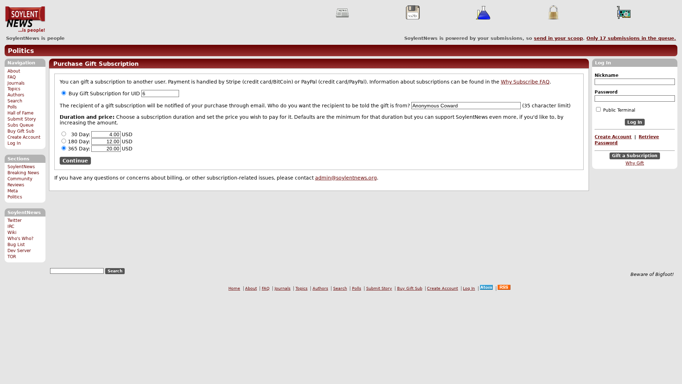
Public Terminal (618, 110)
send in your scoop (558, 38)
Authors (15, 94)
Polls (12, 107)
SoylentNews (25, 19)
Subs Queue (20, 125)
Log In (14, 143)
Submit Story (21, 119)
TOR (11, 256)
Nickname (606, 75)
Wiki (11, 232)
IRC (10, 226)
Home (234, 288)
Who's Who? (20, 238)
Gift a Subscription (634, 156)
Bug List (16, 244)
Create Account (23, 137)
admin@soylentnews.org (346, 178)
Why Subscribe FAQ (525, 82)
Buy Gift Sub (20, 131)
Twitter (14, 220)
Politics (21, 50)
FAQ (11, 77)
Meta (12, 190)
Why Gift (635, 163)
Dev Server (19, 250)
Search (14, 100)
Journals (16, 83)
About (13, 71)
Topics (13, 88)
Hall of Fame (20, 113)
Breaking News (23, 172)
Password (606, 92)
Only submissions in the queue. (631, 38)
